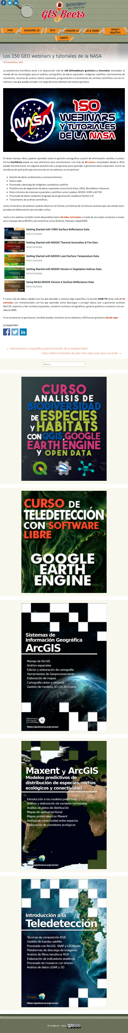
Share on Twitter (14, 331)
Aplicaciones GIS (31, 30)
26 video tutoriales (71, 217)
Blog (52, 30)
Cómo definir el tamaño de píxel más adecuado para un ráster (81, 353)
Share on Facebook (6, 331)
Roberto (64, 38)
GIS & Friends (92, 31)
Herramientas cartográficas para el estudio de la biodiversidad (46, 348)
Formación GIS (72, 31)
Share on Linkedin (23, 331)
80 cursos (90, 162)
